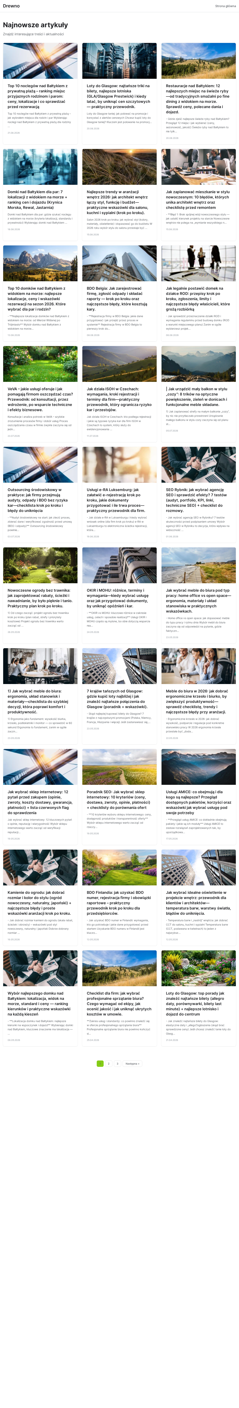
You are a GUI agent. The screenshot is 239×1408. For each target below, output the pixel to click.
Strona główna (225, 6)
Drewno (11, 6)
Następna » (132, 1063)
